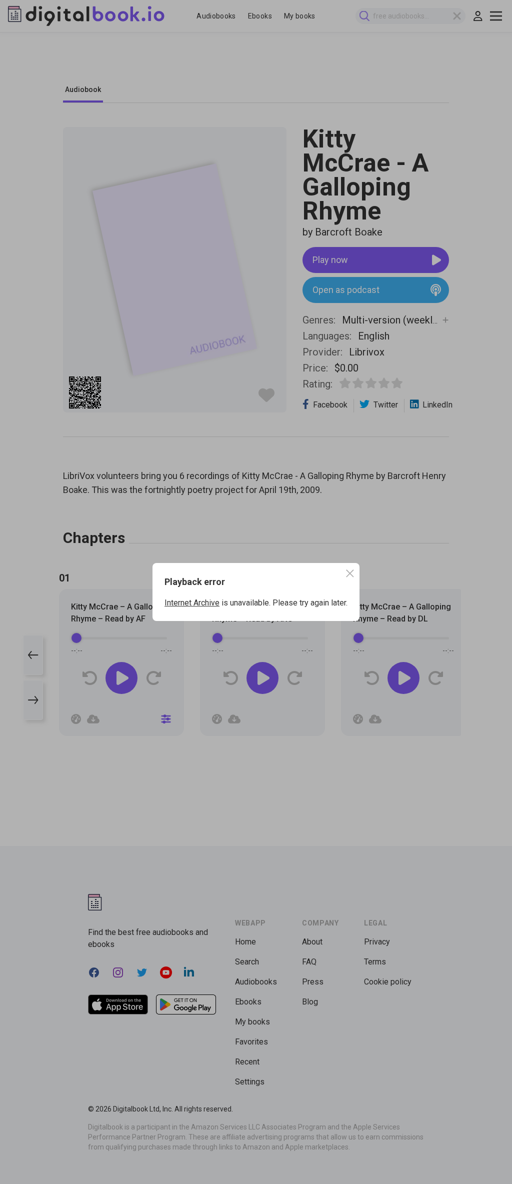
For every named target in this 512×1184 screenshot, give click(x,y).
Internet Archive (192, 603)
